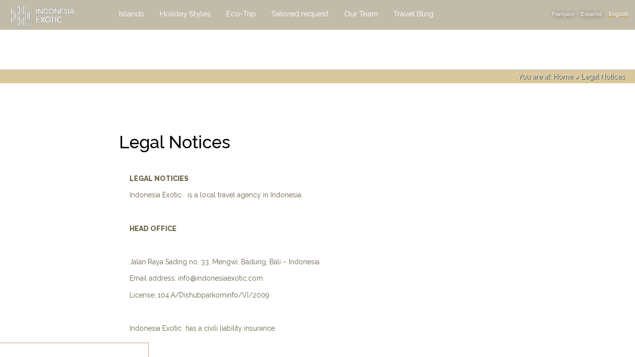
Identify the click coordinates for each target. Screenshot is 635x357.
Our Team (361, 13)
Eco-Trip (241, 13)
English (619, 13)
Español (591, 13)
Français (563, 13)
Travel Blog (413, 13)
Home (563, 76)
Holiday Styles (185, 13)
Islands (131, 13)
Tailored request (300, 13)
